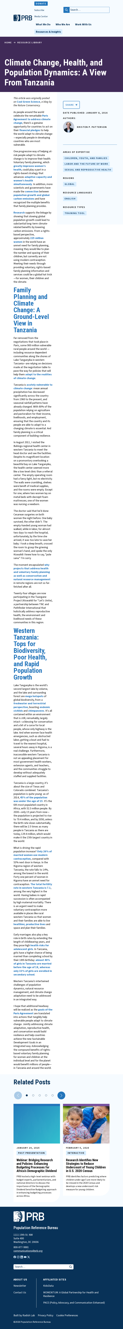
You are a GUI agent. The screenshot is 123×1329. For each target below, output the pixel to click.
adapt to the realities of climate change (33, 376)
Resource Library (29, 42)
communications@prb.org (28, 1251)
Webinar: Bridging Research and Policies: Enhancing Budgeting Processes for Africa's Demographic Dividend (36, 1165)
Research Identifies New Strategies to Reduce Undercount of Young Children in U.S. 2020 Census (86, 1165)
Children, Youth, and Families (86, 158)
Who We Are (63, 24)
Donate (41, 3)
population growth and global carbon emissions (32, 197)
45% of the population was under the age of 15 (30, 799)
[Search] (66, 10)
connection (32, 191)
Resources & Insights (48, 32)
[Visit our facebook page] (15, 1257)
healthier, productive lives (29, 924)
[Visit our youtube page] (25, 1257)
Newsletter (20, 1286)
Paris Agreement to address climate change (32, 119)
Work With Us (83, 24)
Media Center (41, 16)
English (70, 198)
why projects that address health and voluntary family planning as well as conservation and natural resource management (32, 572)
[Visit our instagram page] (18, 1257)
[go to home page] (23, 20)
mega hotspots (34, 696)
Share (70, 105)
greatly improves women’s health (30, 168)
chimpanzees (36, 711)
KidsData (48, 1286)
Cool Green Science (28, 102)
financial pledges (29, 130)
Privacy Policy (45, 1315)
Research (19, 213)
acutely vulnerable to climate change (33, 386)
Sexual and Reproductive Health (88, 169)
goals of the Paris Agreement (33, 1011)
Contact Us (20, 1292)
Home (8, 42)
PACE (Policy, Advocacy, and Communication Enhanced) (74, 1303)
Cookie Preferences (67, 1315)
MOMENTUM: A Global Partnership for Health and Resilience (71, 1294)
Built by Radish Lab (24, 1315)
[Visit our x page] (28, 1257)
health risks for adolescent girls (31, 947)
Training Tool (75, 213)
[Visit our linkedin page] (21, 1257)
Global (70, 184)
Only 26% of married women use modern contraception (33, 855)
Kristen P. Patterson (92, 127)
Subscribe (39, 10)
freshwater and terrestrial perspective (30, 705)
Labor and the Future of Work (86, 164)
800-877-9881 (21, 1247)
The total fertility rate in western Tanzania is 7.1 (33, 886)
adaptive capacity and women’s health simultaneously (33, 180)
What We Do (43, 24)
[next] (61, 1095)
